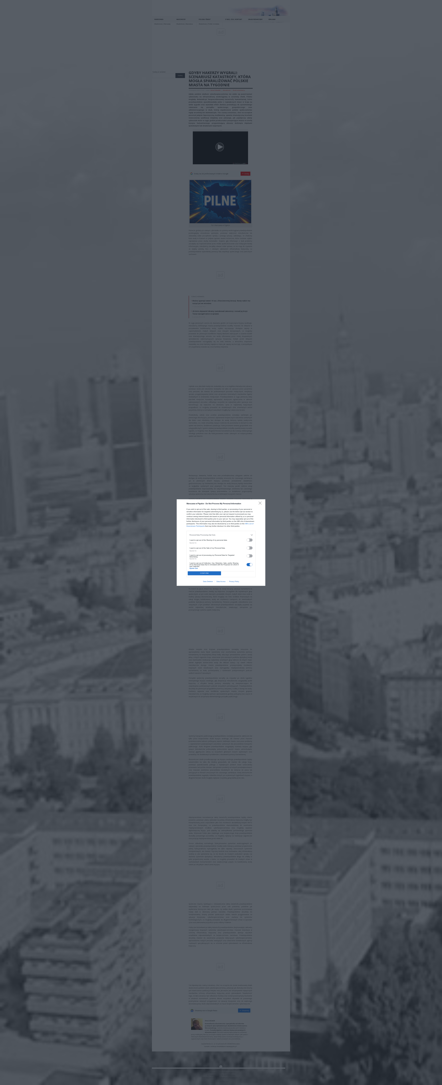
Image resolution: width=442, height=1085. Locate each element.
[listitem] (221, 535)
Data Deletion (208, 581)
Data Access (221, 581)
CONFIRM (204, 573)
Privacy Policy (234, 581)
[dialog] (221, 542)
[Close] (261, 504)
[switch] (250, 540)
